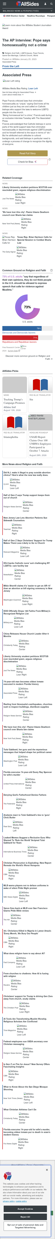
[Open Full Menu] (4, 4)
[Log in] (45, 3)
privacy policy (9, 1201)
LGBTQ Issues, (26, 53)
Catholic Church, (26, 55)
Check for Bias (25, 161)
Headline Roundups (36, 15)
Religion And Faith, (12, 53)
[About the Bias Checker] (50, 159)
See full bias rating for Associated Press (18, 92)
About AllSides (18, 1165)
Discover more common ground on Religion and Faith (28, 357)
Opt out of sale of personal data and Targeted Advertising (25, 1226)
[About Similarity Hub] (51, 270)
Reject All (25, 1216)
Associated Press (9, 61)
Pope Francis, (38, 53)
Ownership (39, 1165)
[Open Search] (51, 3)
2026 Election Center (15, 15)
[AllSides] (27, 4)
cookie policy (21, 1201)
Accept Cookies (25, 1208)
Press (29, 1165)
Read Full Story (28, 153)
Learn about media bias (11, 94)
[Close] (47, 1170)
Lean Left (33, 88)
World (35, 55)
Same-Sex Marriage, (10, 55)
